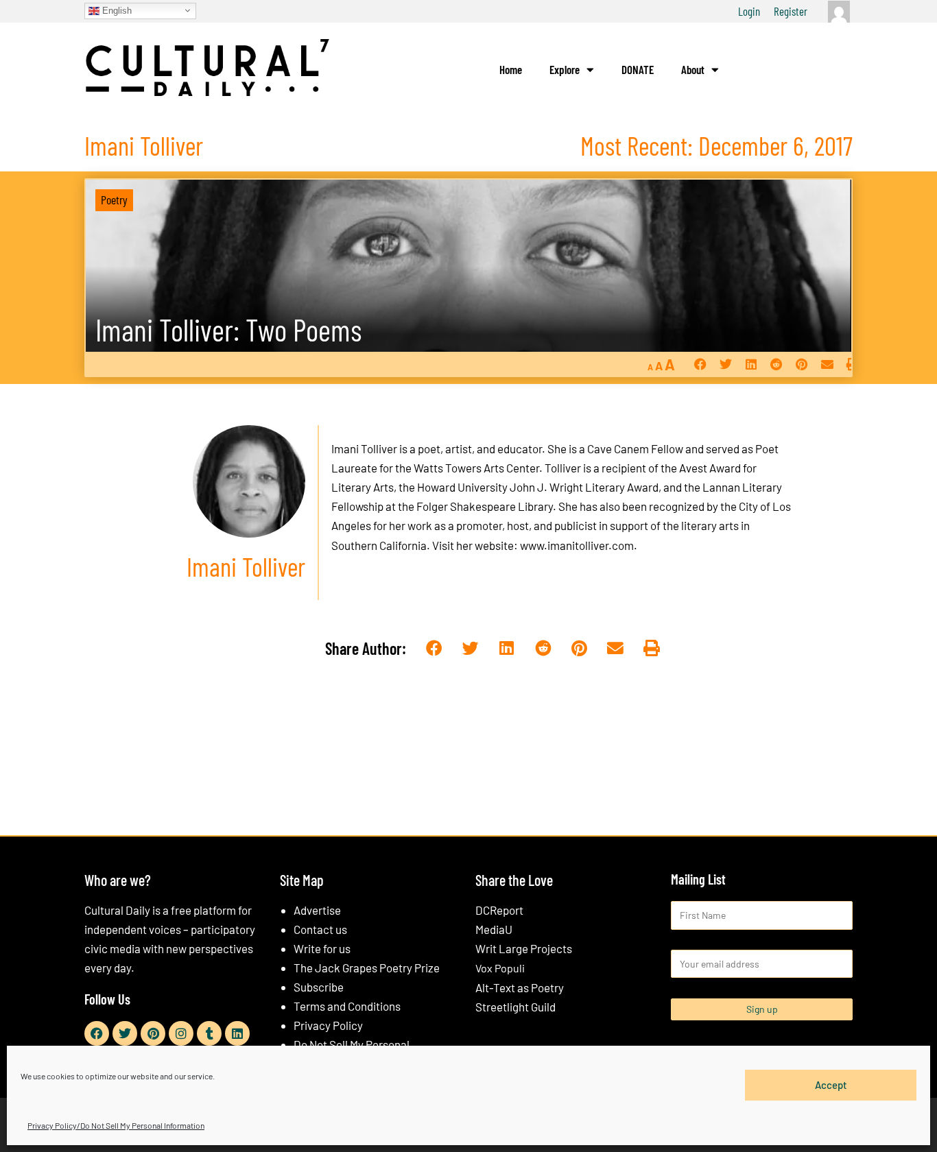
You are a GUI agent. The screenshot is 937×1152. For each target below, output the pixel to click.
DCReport (499, 910)
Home (510, 69)
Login (749, 11)
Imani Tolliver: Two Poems (228, 329)
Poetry (114, 199)
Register (790, 11)
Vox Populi (500, 967)
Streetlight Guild (515, 1006)
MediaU (493, 929)
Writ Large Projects (523, 948)
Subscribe (319, 987)
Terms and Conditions (347, 1006)
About (692, 69)
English (115, 10)
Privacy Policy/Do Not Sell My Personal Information (115, 1125)
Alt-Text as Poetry (519, 987)
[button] (700, 364)
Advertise (317, 910)
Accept (831, 1085)
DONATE (637, 69)
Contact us (320, 929)
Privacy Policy (328, 1025)
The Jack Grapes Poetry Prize (367, 967)
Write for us (322, 948)
